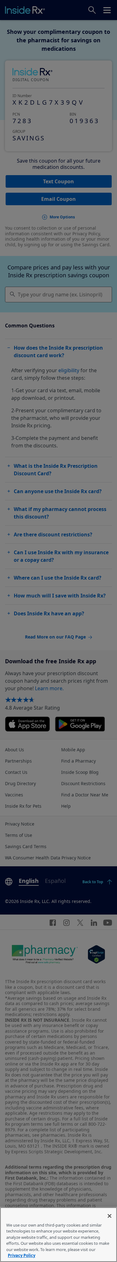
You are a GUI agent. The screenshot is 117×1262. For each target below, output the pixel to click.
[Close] (109, 1216)
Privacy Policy (21, 1255)
